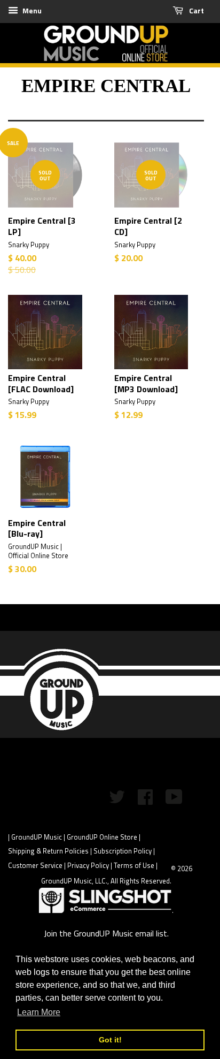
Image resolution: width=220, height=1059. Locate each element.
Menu (31, 10)
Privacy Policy (88, 865)
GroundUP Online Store (102, 837)
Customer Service (35, 865)
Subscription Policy (122, 850)
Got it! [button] (110, 1039)
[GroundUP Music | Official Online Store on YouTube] (174, 800)
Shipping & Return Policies (48, 850)
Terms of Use (134, 865)
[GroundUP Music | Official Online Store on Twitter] (117, 800)
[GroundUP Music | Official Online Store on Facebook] (145, 800)
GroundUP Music (36, 837)
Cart (195, 10)
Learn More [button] (38, 1012)
